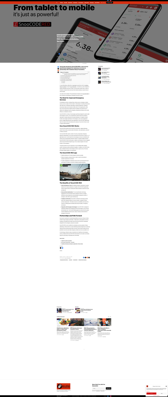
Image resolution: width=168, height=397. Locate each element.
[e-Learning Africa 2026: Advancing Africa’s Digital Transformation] (99, 77)
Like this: (63, 81)
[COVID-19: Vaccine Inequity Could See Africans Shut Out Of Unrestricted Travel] (59, 310)
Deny (162, 393)
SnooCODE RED (73, 86)
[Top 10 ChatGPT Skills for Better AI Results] (99, 73)
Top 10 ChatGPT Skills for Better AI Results (105, 72)
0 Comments (59, 60)
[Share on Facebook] (58, 67)
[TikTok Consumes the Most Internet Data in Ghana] (99, 69)
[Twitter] (109, 396)
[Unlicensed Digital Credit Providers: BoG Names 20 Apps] (99, 82)
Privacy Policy (158, 395)
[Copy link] (58, 72)
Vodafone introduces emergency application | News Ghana (72, 243)
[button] (166, 386)
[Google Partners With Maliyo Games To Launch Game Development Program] (77, 310)
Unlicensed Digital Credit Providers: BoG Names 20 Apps (106, 81)
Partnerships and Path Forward (66, 80)
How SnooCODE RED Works (65, 76)
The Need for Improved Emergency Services (68, 75)
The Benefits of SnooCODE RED (66, 79)
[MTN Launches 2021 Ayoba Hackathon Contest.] (77, 322)
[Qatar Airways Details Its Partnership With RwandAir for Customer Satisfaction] (91, 322)
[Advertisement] (26, 357)
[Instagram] (110, 396)
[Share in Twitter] (58, 69)
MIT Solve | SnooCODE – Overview (67, 242)
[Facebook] (108, 396)
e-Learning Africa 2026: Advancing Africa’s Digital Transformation (106, 77)
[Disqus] (75, 272)
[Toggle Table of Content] (88, 72)
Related (64, 82)
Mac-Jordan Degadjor (107, 74)
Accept (151, 393)
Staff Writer (105, 70)
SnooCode (74, 85)
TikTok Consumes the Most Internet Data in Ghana (106, 68)
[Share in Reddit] (58, 70)
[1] (65, 190)
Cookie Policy (154, 395)
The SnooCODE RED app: (65, 78)
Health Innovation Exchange (66, 240)
